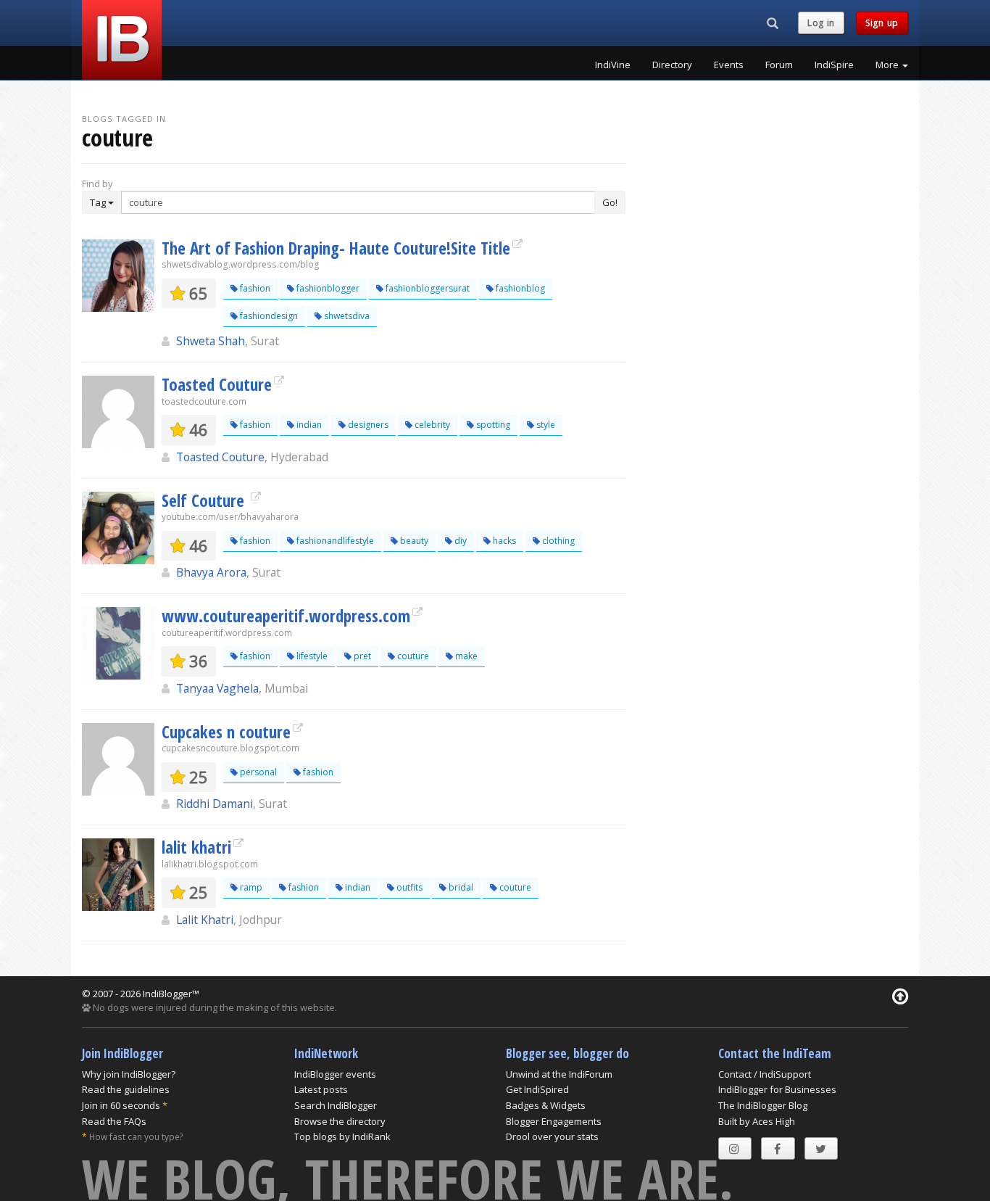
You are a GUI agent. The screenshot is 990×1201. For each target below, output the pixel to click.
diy (459, 541)
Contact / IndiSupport (764, 1074)
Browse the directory (340, 1121)
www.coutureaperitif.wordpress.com (286, 615)
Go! (609, 202)
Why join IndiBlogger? (128, 1074)
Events (729, 64)
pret (361, 656)
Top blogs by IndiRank (342, 1136)
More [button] (888, 64)
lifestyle (311, 656)
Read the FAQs (114, 1121)
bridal (459, 887)
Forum (779, 64)
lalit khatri (196, 847)
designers (367, 424)
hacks (503, 541)
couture (412, 656)
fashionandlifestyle (334, 541)
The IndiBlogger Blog (762, 1105)
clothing (557, 541)
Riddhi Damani (214, 804)
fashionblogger (326, 288)
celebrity (431, 424)
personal (257, 772)
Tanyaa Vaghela (217, 688)
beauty (413, 541)
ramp (250, 887)
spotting (492, 424)
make (465, 656)
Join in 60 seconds (121, 1105)
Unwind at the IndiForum (559, 1074)
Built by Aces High (756, 1121)
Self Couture (205, 500)
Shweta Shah (210, 341)
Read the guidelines (126, 1089)
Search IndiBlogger (335, 1105)
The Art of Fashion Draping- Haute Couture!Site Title (336, 248)
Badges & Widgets (546, 1105)
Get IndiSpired (537, 1089)
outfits (408, 887)
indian (308, 424)
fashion (254, 288)
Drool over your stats (552, 1136)
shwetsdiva (346, 316)
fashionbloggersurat (426, 288)
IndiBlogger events (335, 1074)
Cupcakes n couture (226, 731)
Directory (672, 64)
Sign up (882, 23)
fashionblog (519, 288)
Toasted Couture (217, 384)
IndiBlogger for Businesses (777, 1089)
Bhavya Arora (211, 572)
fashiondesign (268, 316)
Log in (821, 23)
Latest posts (321, 1089)
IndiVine (613, 64)
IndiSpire (834, 64)
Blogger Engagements (554, 1121)
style (544, 424)
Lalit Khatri (204, 920)
